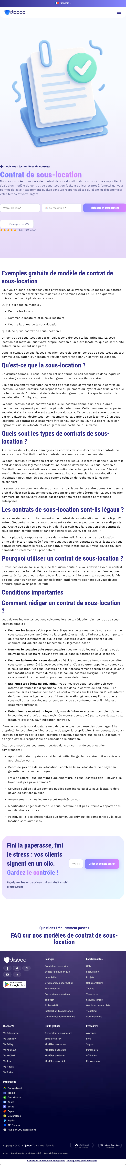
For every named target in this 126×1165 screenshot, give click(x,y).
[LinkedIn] (17, 974)
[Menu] (119, 12)
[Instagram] (26, 968)
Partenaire (92, 1049)
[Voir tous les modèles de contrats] (2, 166)
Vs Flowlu (8, 1066)
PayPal (11, 1120)
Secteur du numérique (57, 971)
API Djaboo (14, 1125)
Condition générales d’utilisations (46, 1160)
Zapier (11, 1111)
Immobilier (51, 977)
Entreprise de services (57, 994)
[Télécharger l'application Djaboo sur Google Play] (14, 984)
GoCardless (14, 1115)
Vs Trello (8, 1072)
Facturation (92, 971)
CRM (88, 966)
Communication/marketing (60, 1016)
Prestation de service (56, 966)
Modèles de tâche (54, 1055)
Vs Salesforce (11, 1033)
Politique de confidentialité (82, 1160)
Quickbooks (14, 1097)
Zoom (11, 1102)
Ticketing (91, 1010)
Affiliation (91, 1055)
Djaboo (28, 1145)
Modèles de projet (55, 1061)
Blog (88, 1038)
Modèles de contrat (55, 1044)
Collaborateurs (94, 982)
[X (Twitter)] (17, 968)
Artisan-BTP (52, 1005)
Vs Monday (9, 1038)
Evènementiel (52, 988)
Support (90, 1044)
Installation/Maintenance (59, 1010)
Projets (90, 977)
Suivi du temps (94, 999)
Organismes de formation (59, 982)
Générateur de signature (58, 1033)
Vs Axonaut (9, 1049)
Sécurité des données (56, 1153)
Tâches (90, 988)
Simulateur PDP (53, 1038)
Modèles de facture (55, 1049)
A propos (91, 1033)
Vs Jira (7, 1061)
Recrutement (93, 1061)
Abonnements (94, 1016)
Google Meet (15, 1088)
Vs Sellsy (8, 1044)
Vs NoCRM (9, 1055)
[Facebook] (7, 968)
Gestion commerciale (98, 1005)
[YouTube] (7, 974)
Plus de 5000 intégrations (22, 1129)
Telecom (49, 999)
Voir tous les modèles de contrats (28, 166)
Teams (11, 1092)
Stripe (11, 1106)
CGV (5, 1153)
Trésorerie (92, 994)
